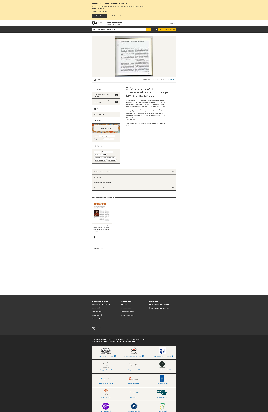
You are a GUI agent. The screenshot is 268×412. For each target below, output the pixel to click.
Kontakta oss (124, 304)
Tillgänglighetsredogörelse (127, 311)
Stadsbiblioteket (96, 315)
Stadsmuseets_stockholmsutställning (104, 157)
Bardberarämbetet (100, 154)
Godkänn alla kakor (99, 16)
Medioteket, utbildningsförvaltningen (101, 304)
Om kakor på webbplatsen (127, 315)
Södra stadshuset (108, 139)
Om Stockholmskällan (126, 308)
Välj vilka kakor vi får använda (119, 16)
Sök (148, 29)
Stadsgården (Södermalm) (106, 136)
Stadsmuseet (170, 79)
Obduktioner (111, 160)
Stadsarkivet (95, 318)
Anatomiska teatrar (100, 160)
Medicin (97, 152)
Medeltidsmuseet (96, 311)
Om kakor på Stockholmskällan (99, 11)
